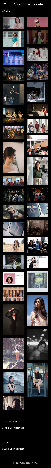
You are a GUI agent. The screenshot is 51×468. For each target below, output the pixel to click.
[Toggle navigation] (5, 4)
